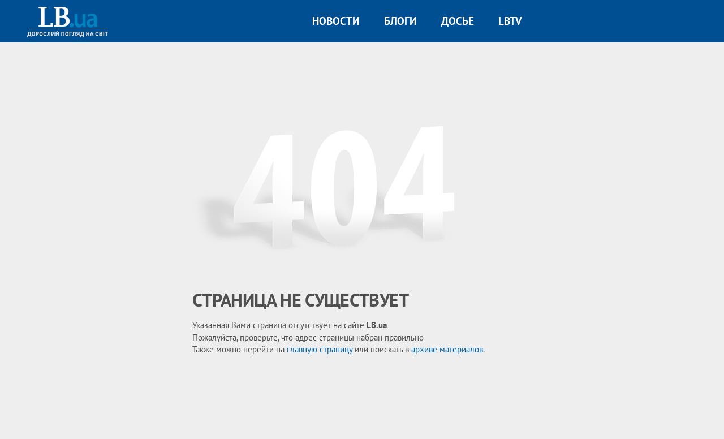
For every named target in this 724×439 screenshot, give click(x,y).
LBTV (510, 21)
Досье (457, 21)
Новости (336, 21)
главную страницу (319, 349)
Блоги (400, 21)
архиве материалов (447, 349)
